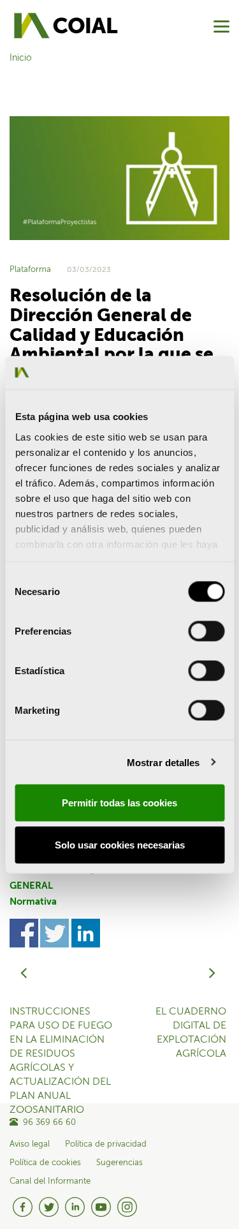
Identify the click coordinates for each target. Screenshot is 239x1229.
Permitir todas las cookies (119, 802)
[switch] (206, 631)
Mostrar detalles (163, 762)
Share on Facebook (24, 933)
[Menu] (221, 26)
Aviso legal (30, 1144)
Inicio (21, 58)
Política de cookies (45, 1163)
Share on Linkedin (85, 933)
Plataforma (30, 270)
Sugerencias (119, 1163)
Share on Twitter (54, 933)
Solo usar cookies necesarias (120, 844)
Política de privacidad (106, 1144)
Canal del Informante (50, 1181)
